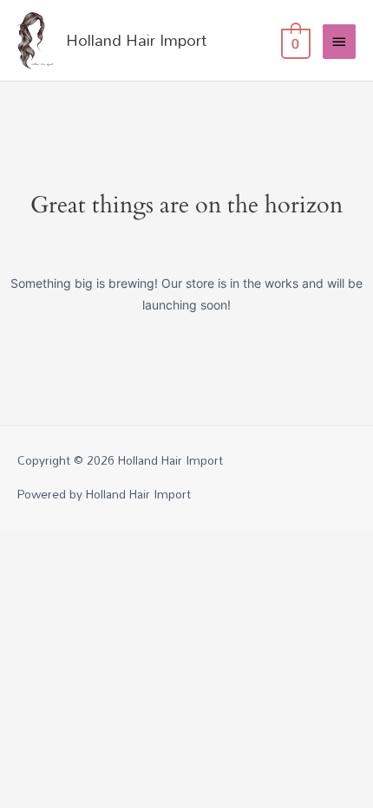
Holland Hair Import (136, 39)
